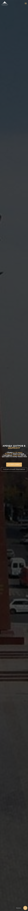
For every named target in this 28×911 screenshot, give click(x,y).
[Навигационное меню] (26, 3)
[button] (14, 465)
